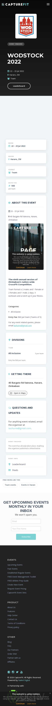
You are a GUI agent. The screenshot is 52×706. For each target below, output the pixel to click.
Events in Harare (28, 485)
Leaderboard (19, 86)
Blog (9, 642)
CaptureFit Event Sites (16, 592)
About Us (11, 607)
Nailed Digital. (24, 680)
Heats (15, 470)
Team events (10, 485)
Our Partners (13, 650)
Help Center (12, 615)
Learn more (31, 704)
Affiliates (11, 662)
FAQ (9, 646)
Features (11, 611)
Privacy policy (13, 627)
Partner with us (14, 658)
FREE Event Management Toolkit (21, 576)
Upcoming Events (15, 565)
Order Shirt (12, 654)
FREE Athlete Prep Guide (18, 580)
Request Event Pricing (16, 588)
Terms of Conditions (16, 623)
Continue (20, 703)
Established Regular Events (19, 572)
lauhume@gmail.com (23, 325)
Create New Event (15, 584)
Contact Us (12, 619)
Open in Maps (19, 393)
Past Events (12, 569)
